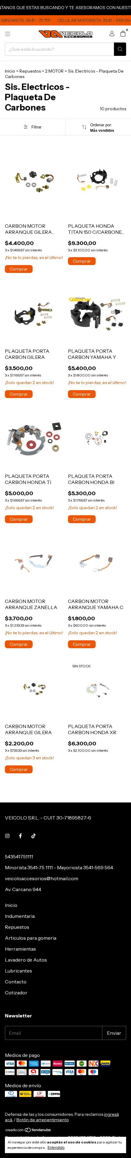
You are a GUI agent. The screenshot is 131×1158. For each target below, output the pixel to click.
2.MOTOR (54, 71)
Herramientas (20, 949)
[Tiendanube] (28, 1131)
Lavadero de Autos (26, 960)
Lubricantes (18, 971)
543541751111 (19, 856)
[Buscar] (120, 49)
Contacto (16, 982)
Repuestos (30, 71)
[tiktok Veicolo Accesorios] (33, 836)
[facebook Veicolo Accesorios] (20, 836)
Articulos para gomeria (30, 938)
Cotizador (16, 992)
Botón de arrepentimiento (42, 1119)
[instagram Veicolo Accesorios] (7, 836)
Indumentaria (20, 916)
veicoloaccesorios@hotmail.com (41, 878)
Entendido (56, 1148)
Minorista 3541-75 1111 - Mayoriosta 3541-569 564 (59, 867)
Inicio (10, 71)
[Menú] (7, 34)
